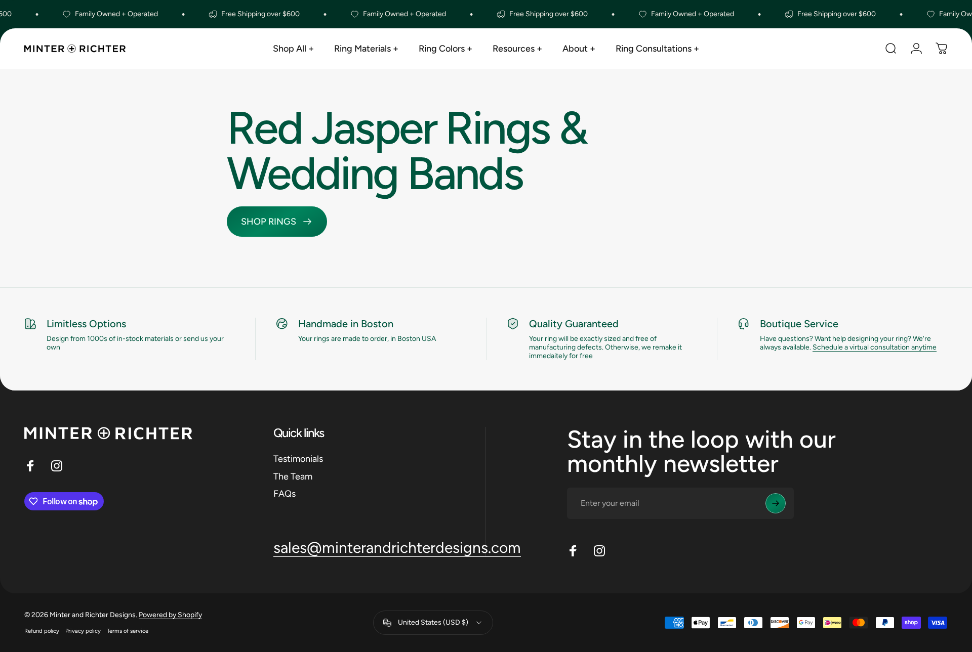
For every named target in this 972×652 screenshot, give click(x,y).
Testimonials (298, 458)
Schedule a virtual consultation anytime (875, 347)
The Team (292, 476)
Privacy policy (83, 630)
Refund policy (41, 630)
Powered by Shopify (170, 615)
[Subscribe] (775, 503)
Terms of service (127, 630)
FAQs (284, 493)
